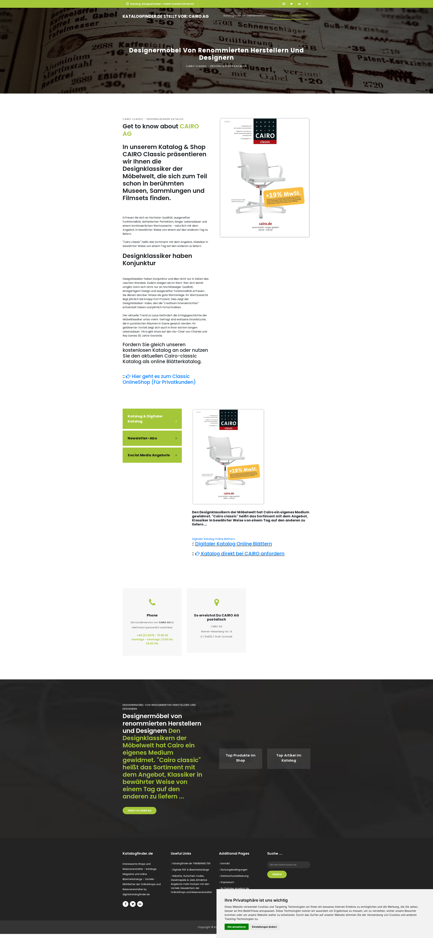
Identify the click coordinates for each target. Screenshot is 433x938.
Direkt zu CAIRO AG (139, 810)
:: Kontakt (224, 863)
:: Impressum (226, 882)
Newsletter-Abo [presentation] (142, 438)
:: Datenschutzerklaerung (233, 876)
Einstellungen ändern (264, 926)
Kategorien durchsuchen (290, 15)
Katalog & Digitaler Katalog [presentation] (145, 419)
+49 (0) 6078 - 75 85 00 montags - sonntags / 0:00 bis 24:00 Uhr (152, 639)
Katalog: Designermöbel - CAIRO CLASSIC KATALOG (162, 4)
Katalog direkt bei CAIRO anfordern (242, 553)
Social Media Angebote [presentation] (149, 455)
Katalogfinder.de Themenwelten (246, 15)
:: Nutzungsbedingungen (233, 869)
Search (277, 874)
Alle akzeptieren (236, 926)
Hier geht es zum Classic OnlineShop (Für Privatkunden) (159, 379)
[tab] (152, 419)
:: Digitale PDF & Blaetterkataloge (190, 869)
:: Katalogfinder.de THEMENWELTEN (190, 863)
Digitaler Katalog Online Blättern (213, 539)
